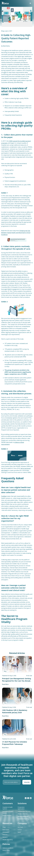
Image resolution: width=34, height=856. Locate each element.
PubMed (3, 496)
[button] (30, 3)
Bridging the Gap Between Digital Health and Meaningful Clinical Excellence (15, 233)
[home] (5, 3)
